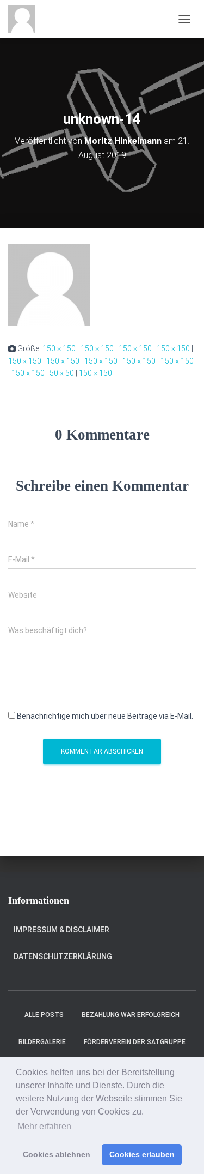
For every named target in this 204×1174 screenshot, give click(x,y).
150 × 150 (59, 348)
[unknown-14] (49, 284)
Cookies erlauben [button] (142, 1154)
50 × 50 (62, 373)
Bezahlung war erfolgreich (131, 1015)
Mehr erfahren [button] (44, 1126)
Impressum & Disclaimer (61, 929)
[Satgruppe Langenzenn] (26, 19)
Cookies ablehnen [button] (56, 1154)
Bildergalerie (42, 1042)
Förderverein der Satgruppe (135, 1042)
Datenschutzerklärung (63, 956)
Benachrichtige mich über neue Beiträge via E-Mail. (105, 716)
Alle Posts (44, 1015)
